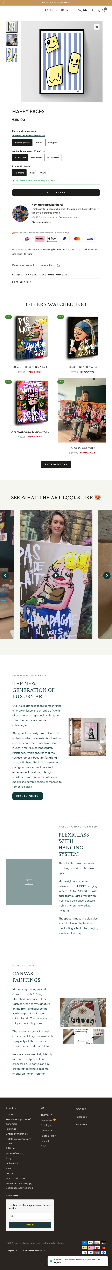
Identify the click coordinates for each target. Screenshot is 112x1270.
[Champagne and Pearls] (82, 338)
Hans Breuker (56, 10)
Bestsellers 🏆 (48, 1119)
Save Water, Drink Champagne (30, 431)
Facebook (81, 1116)
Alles (43, 1145)
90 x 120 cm (53, 157)
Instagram (81, 1124)
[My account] (98, 10)
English (82, 10)
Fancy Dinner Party (82, 448)
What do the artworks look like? (28, 135)
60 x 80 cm (36, 157)
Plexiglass (53, 142)
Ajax (8, 1168)
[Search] (93, 10)
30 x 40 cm (20, 157)
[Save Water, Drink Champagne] (30, 402)
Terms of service (15, 1153)
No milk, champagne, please (29, 367)
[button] (5, 575)
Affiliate (10, 1148)
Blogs (9, 1158)
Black (32, 172)
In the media (12, 1163)
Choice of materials (17, 1133)
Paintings (11, 1128)
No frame (19, 172)
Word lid (30, 1224)
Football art (47, 1135)
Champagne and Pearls (82, 367)
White (43, 172)
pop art (10, 1173)
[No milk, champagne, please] (30, 338)
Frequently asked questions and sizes (40, 274)
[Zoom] (97, 27)
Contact (10, 1114)
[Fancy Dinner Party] (82, 410)
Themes (45, 1114)
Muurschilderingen (16, 1178)
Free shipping (22, 282)
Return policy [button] (27, 796)
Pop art (45, 1140)
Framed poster (22, 142)
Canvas (38, 142)
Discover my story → (43, 222)
